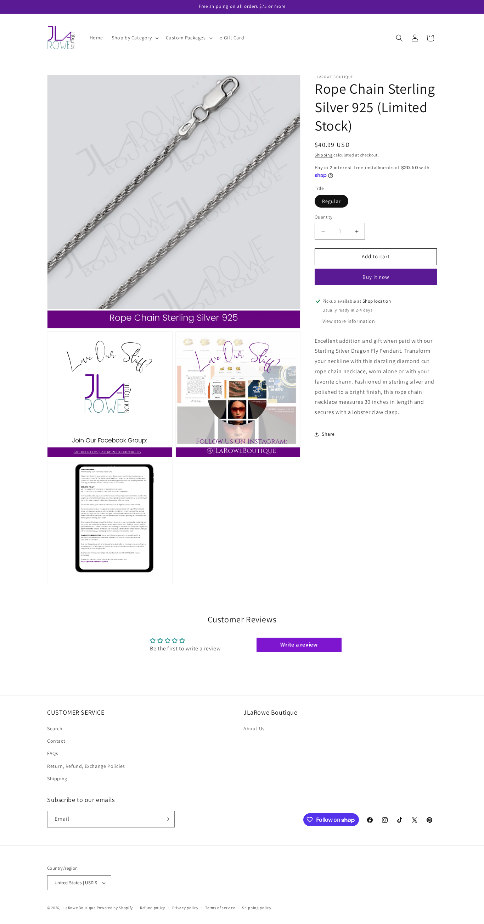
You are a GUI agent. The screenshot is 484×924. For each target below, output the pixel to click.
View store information (348, 321)
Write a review (298, 644)
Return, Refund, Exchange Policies (86, 766)
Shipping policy (256, 907)
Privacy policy (185, 907)
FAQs (52, 753)
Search (55, 728)
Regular (331, 201)
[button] (134, 37)
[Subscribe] (166, 819)
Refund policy (152, 907)
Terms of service (220, 907)
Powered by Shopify (115, 907)
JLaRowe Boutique (79, 907)
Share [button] (328, 434)
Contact (56, 741)
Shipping (324, 155)
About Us (254, 728)
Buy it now (375, 277)
